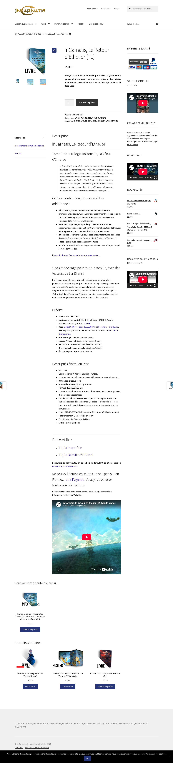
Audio (43, 23)
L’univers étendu (61, 23)
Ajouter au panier (87, 102)
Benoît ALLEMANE (87, 326)
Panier (116, 8)
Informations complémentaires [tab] (29, 145)
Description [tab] (20, 137)
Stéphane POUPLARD (108, 326)
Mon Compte (92, 8)
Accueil (21, 34)
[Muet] (151, 177)
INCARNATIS (79, 121)
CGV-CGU (19, 747)
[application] (142, 171)
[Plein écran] (155, 177)
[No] (169, 756)
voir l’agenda (75, 479)
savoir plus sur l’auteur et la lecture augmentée (76, 255)
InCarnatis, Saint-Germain (64, 466)
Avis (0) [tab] (18, 153)
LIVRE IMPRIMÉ (112, 121)
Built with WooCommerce (37, 747)
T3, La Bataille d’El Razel (76, 455)
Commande (106, 8)
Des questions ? (96, 23)
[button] (54, 50)
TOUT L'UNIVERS (99, 118)
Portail (81, 23)
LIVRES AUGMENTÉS (33, 34)
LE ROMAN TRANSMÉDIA (95, 121)
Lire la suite (30, 686)
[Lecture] (130, 177)
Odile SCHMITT (71, 326)
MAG (88, 323)
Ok (87, 758)
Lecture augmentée (24, 23)
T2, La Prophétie (70, 447)
